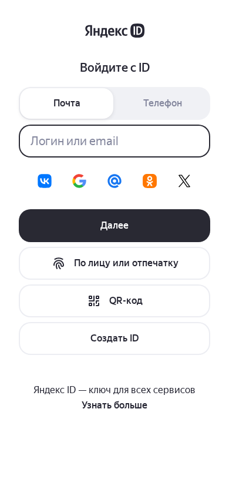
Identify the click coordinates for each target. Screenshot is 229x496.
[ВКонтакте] (44, 181)
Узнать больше (114, 405)
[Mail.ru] (114, 181)
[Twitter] (184, 181)
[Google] (79, 181)
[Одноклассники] (149, 181)
